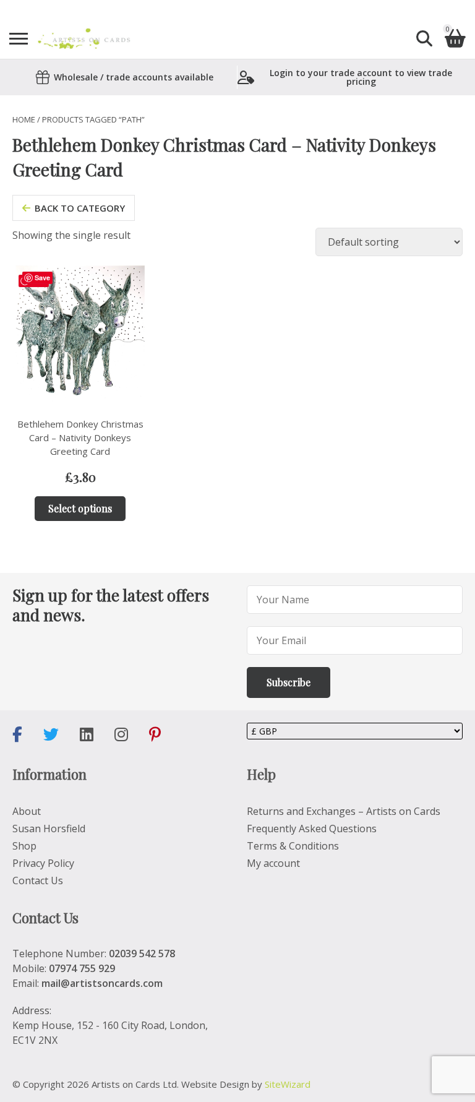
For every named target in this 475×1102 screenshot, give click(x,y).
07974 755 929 (82, 968)
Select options (80, 508)
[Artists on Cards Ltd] (84, 39)
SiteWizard (287, 1084)
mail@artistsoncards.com (102, 983)
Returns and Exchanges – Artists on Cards (343, 811)
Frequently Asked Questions (312, 828)
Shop (24, 846)
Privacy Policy (43, 863)
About (26, 811)
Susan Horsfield (48, 828)
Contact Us (37, 880)
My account (273, 863)
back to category (80, 208)
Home (23, 119)
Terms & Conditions (293, 846)
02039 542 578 (142, 953)
